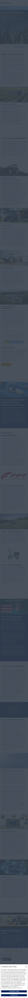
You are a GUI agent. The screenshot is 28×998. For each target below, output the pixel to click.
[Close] (26, 967)
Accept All (14, 995)
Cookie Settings (14, 991)
